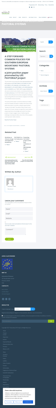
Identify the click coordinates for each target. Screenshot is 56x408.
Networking (41, 4)
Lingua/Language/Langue (8, 309)
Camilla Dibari (5, 291)
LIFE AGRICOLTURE (26, 83)
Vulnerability (6, 387)
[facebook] (3, 299)
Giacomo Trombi (16, 125)
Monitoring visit (44, 105)
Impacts (5, 382)
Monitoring (5, 379)
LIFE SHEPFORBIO (17, 87)
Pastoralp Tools (33, 17)
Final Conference (42, 17)
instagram (34, 7)
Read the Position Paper (10, 119)
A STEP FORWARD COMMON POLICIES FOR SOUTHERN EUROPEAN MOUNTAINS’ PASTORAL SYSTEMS (17, 62)
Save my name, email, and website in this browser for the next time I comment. (18, 224)
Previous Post (11, 157)
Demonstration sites (8, 344)
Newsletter (51, 4)
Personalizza (9, 402)
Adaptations (6, 384)
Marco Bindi (5, 289)
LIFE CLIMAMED (9, 89)
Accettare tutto (28, 402)
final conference (10, 93)
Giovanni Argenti (6, 294)
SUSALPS (29, 89)
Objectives (5, 337)
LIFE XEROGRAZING (27, 87)
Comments (23, 125)
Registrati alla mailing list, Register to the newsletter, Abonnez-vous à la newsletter (22, 312)
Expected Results (7, 341)
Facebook (30, 7)
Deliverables (6, 368)
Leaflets (5, 360)
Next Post (28, 157)
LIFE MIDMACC (23, 85)
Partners (5, 346)
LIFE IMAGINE (14, 85)
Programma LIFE (33, 4)
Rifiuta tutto (18, 402)
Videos (4, 358)
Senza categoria (45, 75)
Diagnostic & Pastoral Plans (10, 370)
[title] (6, 299)
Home (10, 17)
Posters (5, 365)
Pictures (5, 356)
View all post (10, 189)
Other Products (6, 363)
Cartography (6, 377)
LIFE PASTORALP (16, 83)
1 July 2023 (8, 125)
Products (24, 17)
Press (46, 4)
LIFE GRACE (8, 85)
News (20, 17)
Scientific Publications (8, 372)
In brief (4, 334)
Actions (5, 339)
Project (15, 17)
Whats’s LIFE (6, 349)
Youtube (32, 7)
